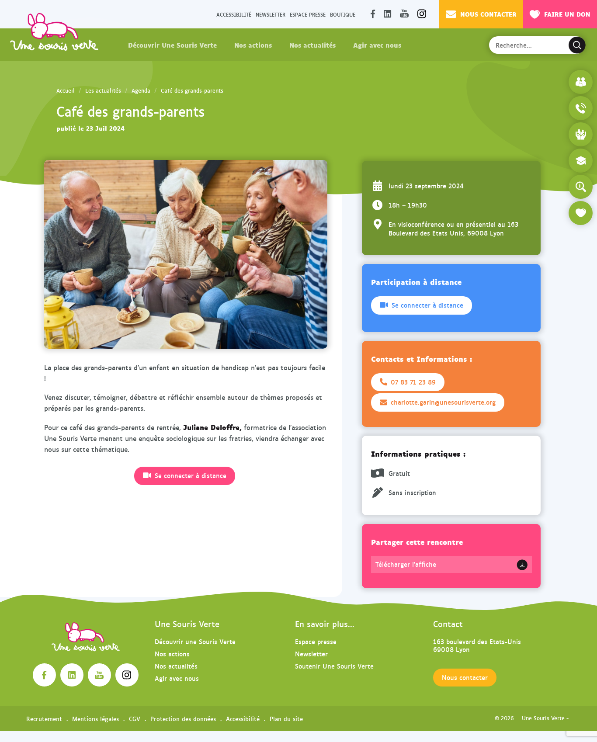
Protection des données (183, 718)
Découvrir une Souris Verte (195, 641)
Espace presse (308, 14)
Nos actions (253, 44)
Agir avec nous (377, 44)
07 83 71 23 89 (413, 382)
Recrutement (44, 718)
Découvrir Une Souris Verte (172, 44)
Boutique (342, 14)
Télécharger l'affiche (405, 564)
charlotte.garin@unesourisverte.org (443, 402)
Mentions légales (95, 718)
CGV (134, 718)
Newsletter (270, 14)
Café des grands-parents (192, 90)
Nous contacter (488, 14)
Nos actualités (312, 44)
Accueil (65, 90)
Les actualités (103, 90)
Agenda (141, 90)
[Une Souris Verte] (54, 31)
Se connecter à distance (190, 475)
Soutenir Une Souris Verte (334, 666)
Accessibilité (233, 14)
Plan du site (286, 718)
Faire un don (567, 14)
